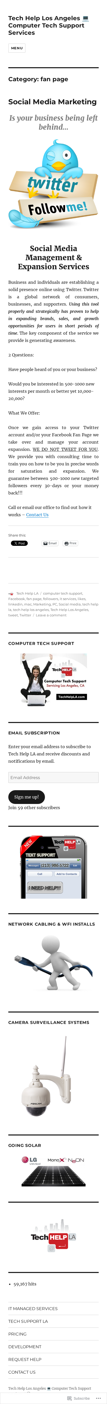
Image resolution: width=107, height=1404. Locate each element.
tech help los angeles (31, 610)
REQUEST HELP (24, 1359)
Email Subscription (34, 733)
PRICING (17, 1334)
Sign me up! (26, 797)
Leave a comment (51, 615)
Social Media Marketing (52, 101)
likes (81, 599)
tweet (13, 615)
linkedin (15, 604)
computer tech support (62, 593)
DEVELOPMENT (24, 1346)
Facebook (16, 599)
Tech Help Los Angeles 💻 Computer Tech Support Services (48, 25)
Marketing (42, 604)
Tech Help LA (27, 593)
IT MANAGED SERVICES (33, 1308)
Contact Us (37, 514)
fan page (34, 599)
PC (54, 604)
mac (28, 604)
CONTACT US (22, 1372)
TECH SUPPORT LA (28, 1321)
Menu (17, 48)
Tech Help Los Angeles (69, 610)
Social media (70, 604)
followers (50, 599)
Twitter (25, 615)
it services (68, 599)
